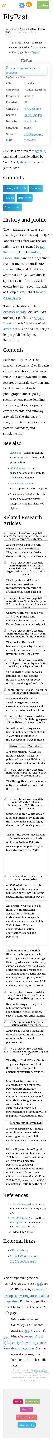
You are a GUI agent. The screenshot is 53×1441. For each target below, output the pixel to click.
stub (39, 1283)
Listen (43, 5)
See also (9, 197)
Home (18, 1401)
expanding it (40, 1289)
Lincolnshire (31, 121)
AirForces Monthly (14, 312)
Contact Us (32, 1401)
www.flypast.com (33, 134)
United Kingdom (33, 114)
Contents (35, 188)
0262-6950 (30, 140)
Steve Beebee (28, 162)
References (24, 197)
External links (13, 207)
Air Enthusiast (17, 468)
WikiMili (9, 4)
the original (16, 1222)
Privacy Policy (26, 1425)
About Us (26, 1409)
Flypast (36, 52)
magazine (38, 151)
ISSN (9, 140)
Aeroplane (15, 452)
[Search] (29, 4)
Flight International (20, 483)
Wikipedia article (40, 1370)
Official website (19, 1250)
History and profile (15, 188)
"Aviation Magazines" (24, 1204)
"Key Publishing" (21, 1218)
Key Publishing (32, 108)
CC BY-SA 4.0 (37, 1372)
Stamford (34, 252)
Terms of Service (26, 1417)
